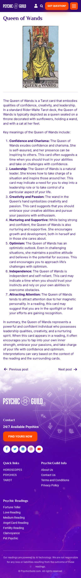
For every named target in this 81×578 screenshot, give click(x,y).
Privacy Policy (50, 485)
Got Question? (57, 6)
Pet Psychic (10, 538)
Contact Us (48, 475)
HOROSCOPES (12, 469)
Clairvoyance (11, 533)
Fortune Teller (12, 507)
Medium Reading (14, 517)
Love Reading (12, 512)
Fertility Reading (13, 528)
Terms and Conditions (55, 480)
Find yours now (20, 436)
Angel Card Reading (15, 522)
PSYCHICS (10, 475)
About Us (47, 469)
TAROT (7, 480)
